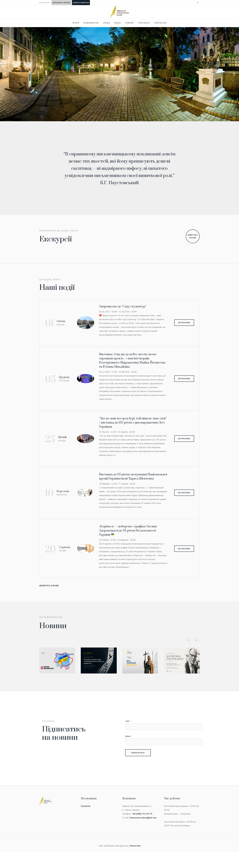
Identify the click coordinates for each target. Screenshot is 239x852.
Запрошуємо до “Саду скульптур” (122, 306)
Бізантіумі (135, 845)
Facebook (85, 806)
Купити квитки (81, 3)
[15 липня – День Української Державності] (99, 660)
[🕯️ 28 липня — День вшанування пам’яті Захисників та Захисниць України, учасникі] (57, 660)
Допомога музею (61, 3)
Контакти (44, 3)
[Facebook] (197, 2)
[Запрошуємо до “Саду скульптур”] (85, 322)
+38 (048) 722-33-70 (142, 813)
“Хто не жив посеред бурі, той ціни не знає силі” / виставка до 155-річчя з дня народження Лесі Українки (133, 423)
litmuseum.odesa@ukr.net (143, 817)
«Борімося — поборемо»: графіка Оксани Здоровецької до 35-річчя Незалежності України (128, 531)
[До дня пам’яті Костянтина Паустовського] (140, 660)
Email (128, 736)
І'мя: (128, 721)
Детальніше (184, 322)
